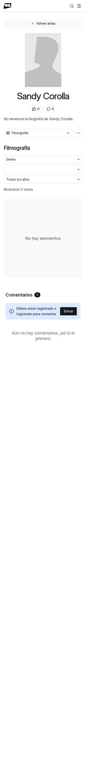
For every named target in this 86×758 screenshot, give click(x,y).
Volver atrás (45, 23)
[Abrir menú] (79, 6)
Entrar (68, 311)
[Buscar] (71, 6)
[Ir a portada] (7, 6)
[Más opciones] (78, 133)
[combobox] (38, 133)
